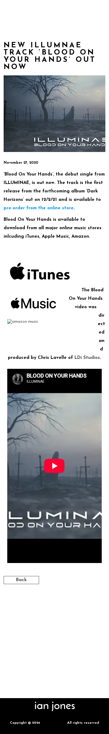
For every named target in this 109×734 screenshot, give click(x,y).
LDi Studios (87, 358)
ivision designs (53, 723)
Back (21, 580)
